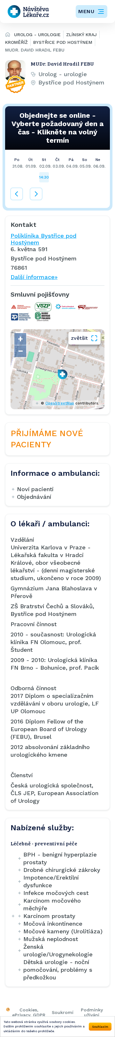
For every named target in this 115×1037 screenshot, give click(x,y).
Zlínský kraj (81, 34)
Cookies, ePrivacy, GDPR (28, 1012)
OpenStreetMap (59, 403)
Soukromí (62, 1012)
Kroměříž (16, 42)
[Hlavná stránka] (7, 35)
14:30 (44, 177)
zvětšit (79, 338)
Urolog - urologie (37, 34)
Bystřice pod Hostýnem (62, 42)
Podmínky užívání (92, 1012)
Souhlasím (100, 1026)
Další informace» (34, 277)
